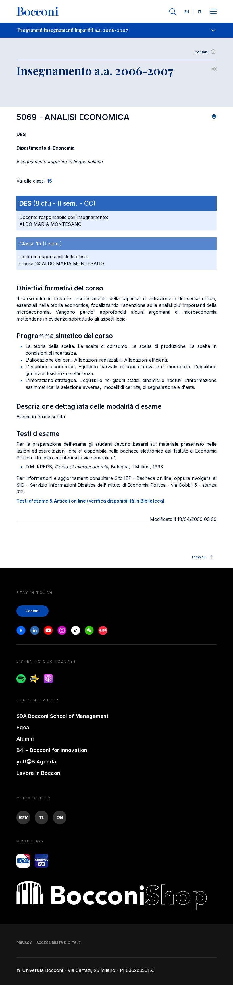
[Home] (37, 11)
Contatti (202, 52)
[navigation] (116, 30)
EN (186, 11)
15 (49, 181)
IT (199, 11)
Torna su (198, 557)
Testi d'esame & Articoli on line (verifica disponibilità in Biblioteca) (90, 501)
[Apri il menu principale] (213, 12)
